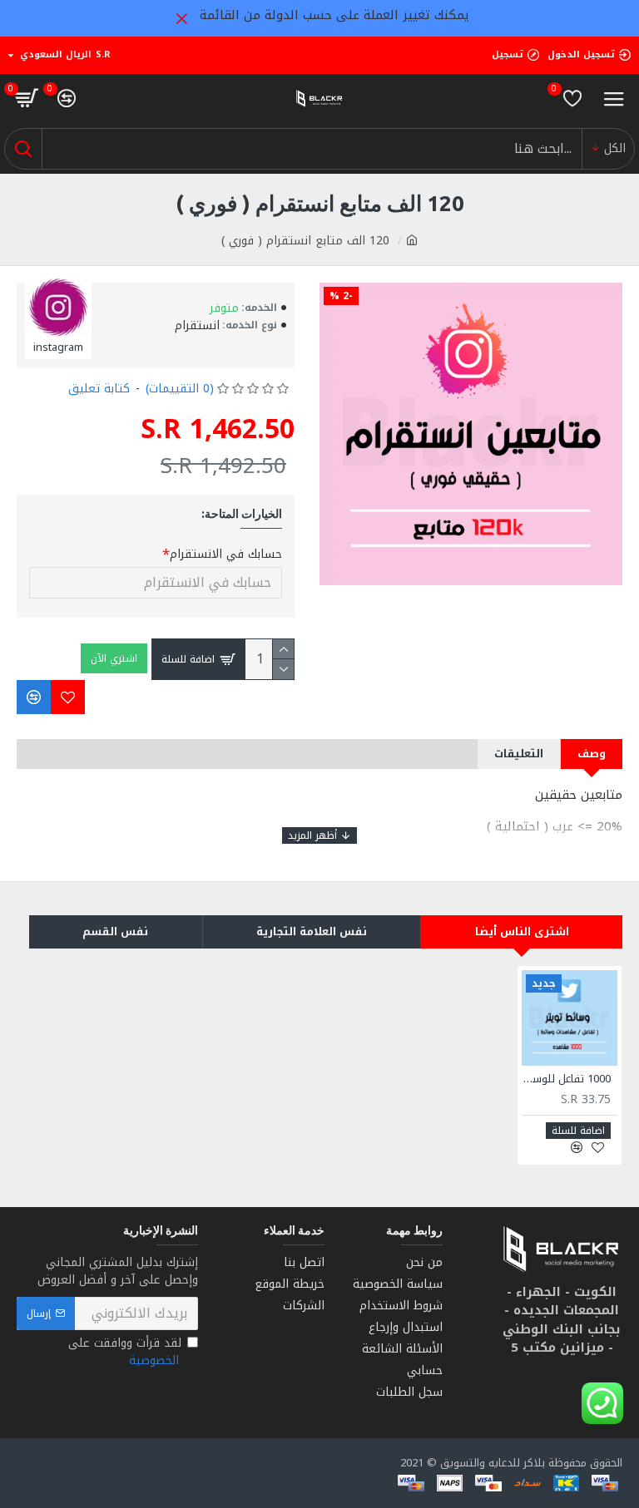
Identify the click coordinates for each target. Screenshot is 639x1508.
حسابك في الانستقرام (226, 554)
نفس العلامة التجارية (311, 931)
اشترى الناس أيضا (522, 931)
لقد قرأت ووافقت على (124, 1351)
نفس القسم (115, 931)
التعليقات (518, 753)
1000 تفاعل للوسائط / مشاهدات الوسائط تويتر (566, 1079)
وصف (591, 753)
